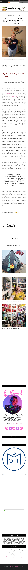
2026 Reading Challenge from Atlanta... (12, 274)
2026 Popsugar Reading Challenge (10, 328)
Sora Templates (14, 566)
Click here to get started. (16, 423)
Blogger (20, 0)
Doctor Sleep (7, 93)
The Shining (14, 96)
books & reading (12, 15)
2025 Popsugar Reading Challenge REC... (12, 301)
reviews (19, 15)
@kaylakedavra (14, 433)
